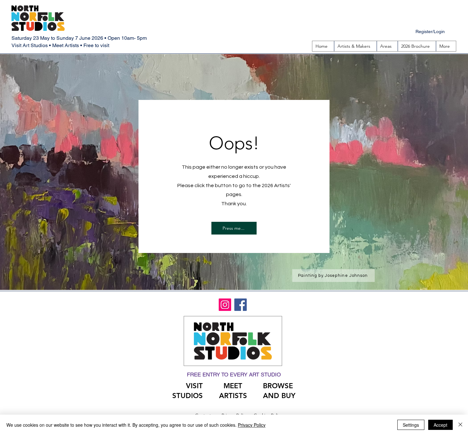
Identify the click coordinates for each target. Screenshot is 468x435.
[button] (387, 46)
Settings (411, 425)
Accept (440, 425)
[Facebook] (240, 304)
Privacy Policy (252, 425)
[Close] (460, 425)
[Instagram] (225, 304)
